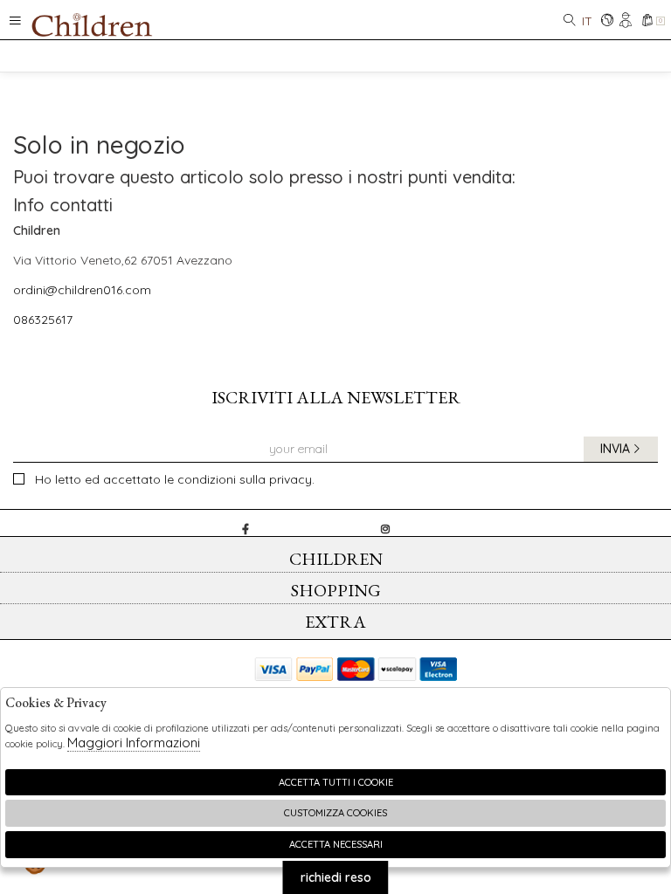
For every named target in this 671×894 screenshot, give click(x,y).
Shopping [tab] (336, 590)
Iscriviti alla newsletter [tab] (335, 397)
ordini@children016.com (82, 290)
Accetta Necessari (336, 844)
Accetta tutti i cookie (336, 782)
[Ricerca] (570, 21)
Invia (615, 449)
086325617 (43, 319)
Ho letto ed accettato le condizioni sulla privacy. (175, 479)
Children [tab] (336, 558)
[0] (647, 21)
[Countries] (607, 21)
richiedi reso (336, 877)
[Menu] (15, 20)
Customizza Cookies (335, 813)
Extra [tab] (335, 621)
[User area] (627, 21)
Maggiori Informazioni (133, 742)
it (587, 21)
